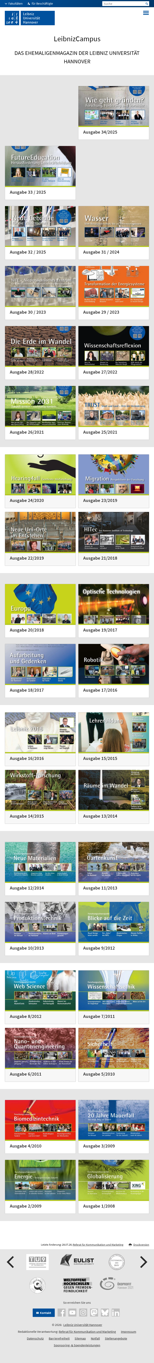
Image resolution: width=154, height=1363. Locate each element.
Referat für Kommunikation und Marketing (98, 1244)
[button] (11, 1262)
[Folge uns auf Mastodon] (94, 1312)
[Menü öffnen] (146, 18)
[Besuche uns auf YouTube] (72, 1312)
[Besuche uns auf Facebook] (61, 1312)
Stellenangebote (116, 1338)
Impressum (128, 1332)
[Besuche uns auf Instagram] (83, 1312)
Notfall (95, 1338)
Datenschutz (35, 1338)
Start (146, 3)
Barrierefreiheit (59, 1338)
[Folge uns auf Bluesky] (105, 1312)
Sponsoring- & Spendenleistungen (77, 1345)
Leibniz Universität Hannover (82, 1325)
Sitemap (80, 1338)
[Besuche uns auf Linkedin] (115, 1312)
